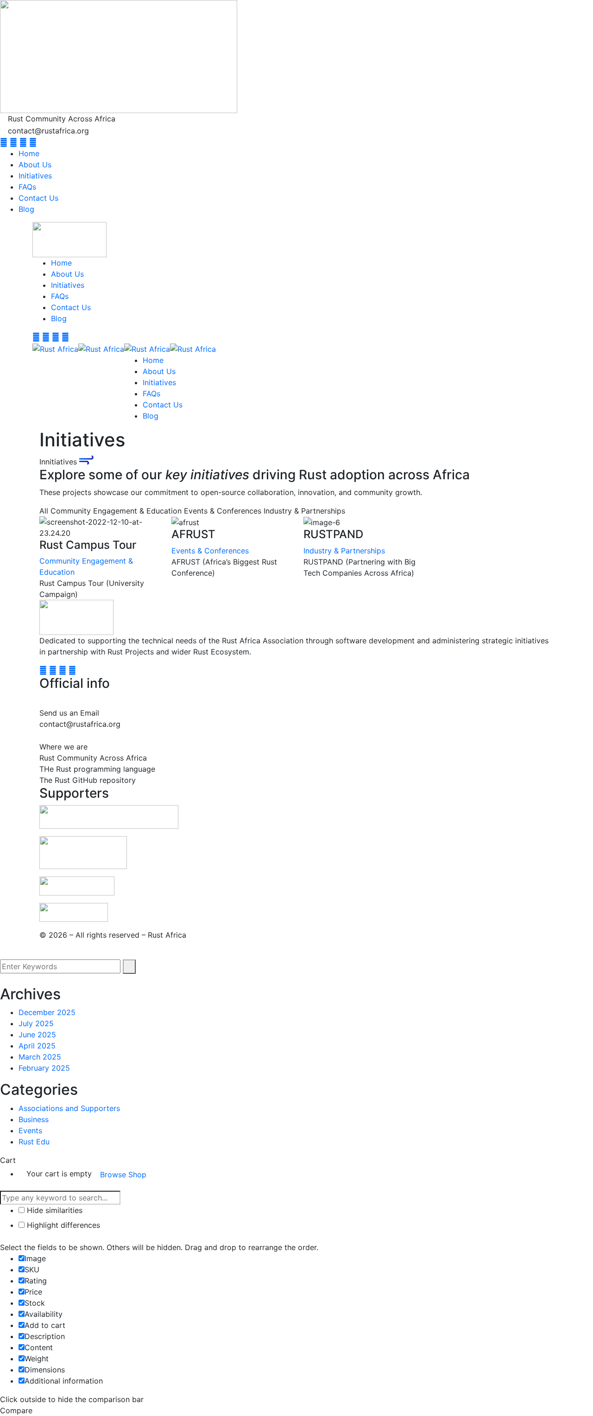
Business (34, 1119)
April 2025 (37, 1045)
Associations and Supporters (69, 1108)
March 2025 (40, 1056)
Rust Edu (34, 1141)
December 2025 (47, 1012)
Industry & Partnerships (344, 550)
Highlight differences (62, 1225)
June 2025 (37, 1034)
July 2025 (36, 1023)
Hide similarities (53, 1210)
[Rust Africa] (55, 348)
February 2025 (44, 1068)
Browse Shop (123, 1174)
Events (30, 1130)
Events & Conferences (210, 550)
